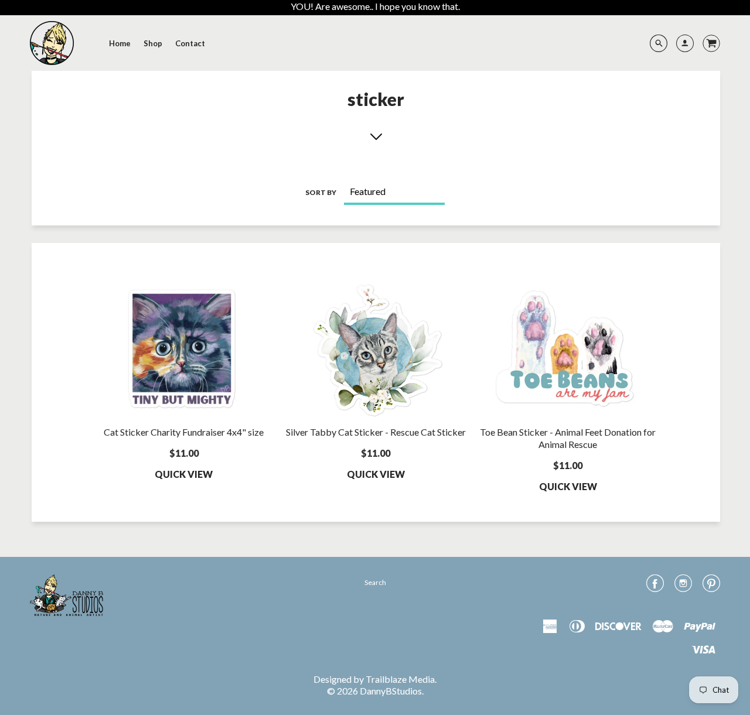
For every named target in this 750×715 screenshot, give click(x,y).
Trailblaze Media (400, 679)
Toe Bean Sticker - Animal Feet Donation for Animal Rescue (568, 438)
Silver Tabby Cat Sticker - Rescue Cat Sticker (376, 431)
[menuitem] (120, 43)
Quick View (184, 474)
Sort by (320, 192)
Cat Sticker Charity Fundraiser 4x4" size (184, 431)
